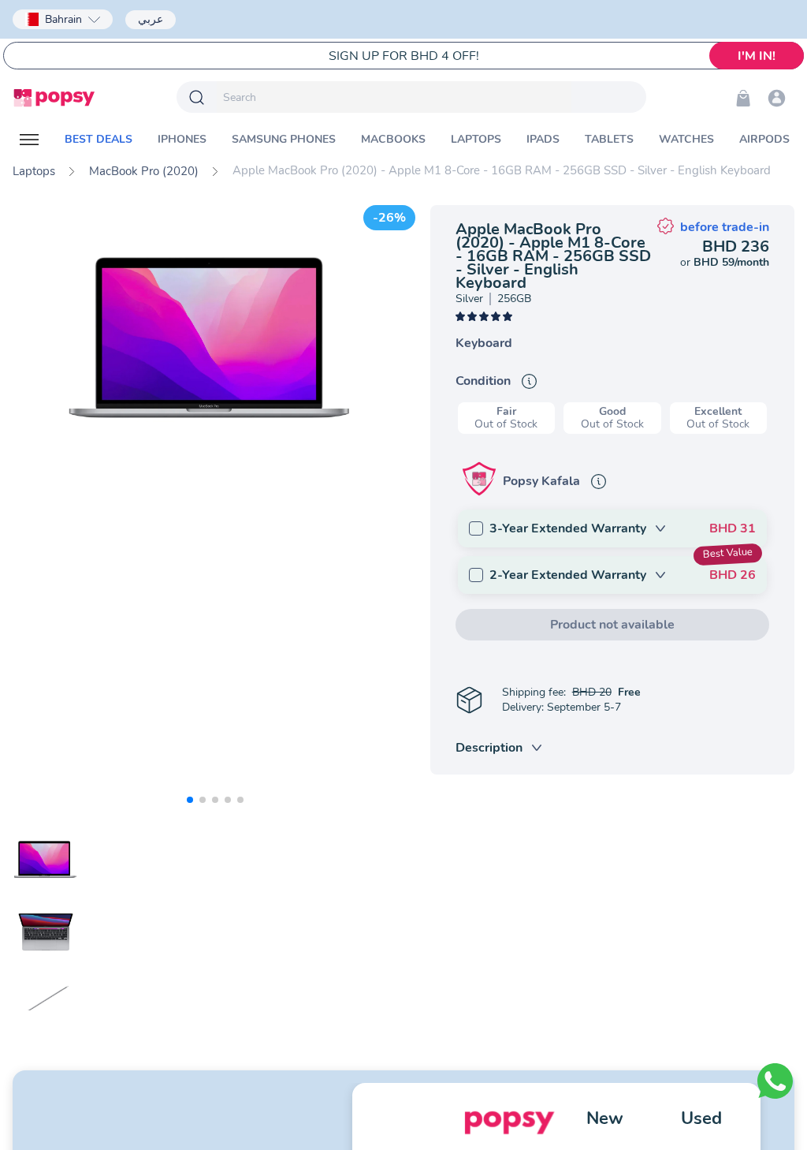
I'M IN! (756, 56)
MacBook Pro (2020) (144, 171)
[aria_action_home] (54, 98)
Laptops (34, 171)
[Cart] (743, 98)
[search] (394, 97)
